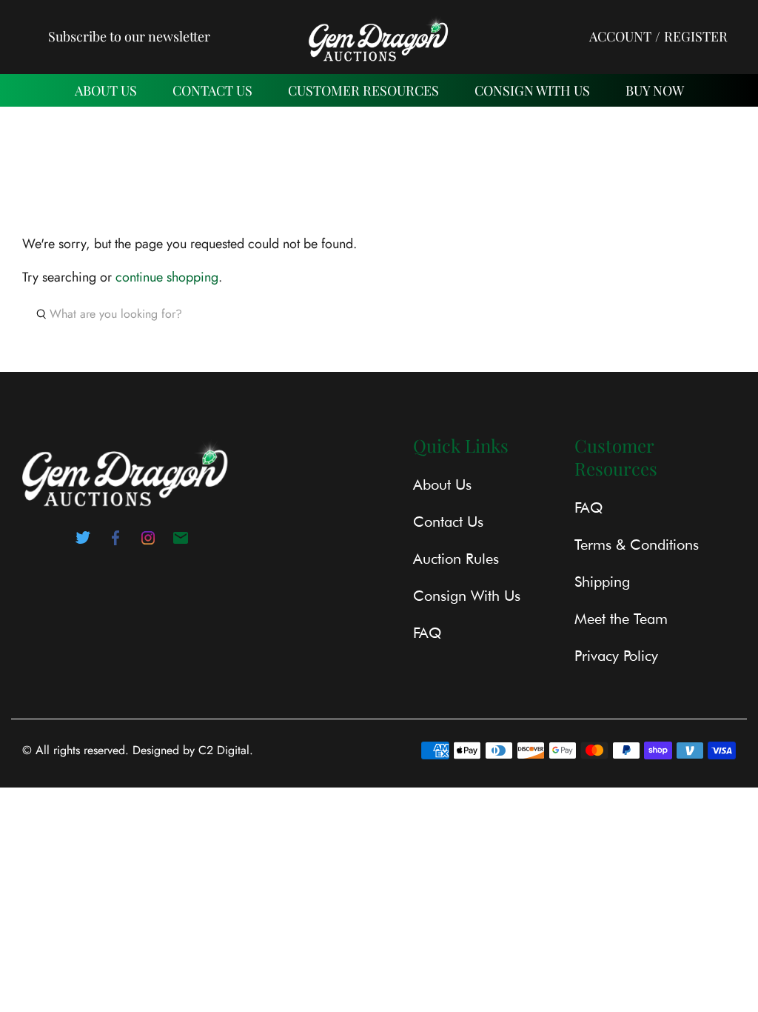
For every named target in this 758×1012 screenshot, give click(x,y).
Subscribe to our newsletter (129, 36)
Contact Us (448, 521)
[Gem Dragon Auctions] (379, 36)
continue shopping (166, 277)
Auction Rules (456, 558)
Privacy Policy (616, 656)
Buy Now (654, 90)
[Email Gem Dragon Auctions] (181, 542)
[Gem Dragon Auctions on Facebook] (115, 542)
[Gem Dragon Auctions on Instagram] (148, 542)
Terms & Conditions (636, 544)
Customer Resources (363, 90)
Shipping (602, 581)
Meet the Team (621, 618)
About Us (106, 90)
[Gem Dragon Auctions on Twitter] (83, 542)
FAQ (427, 633)
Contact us (212, 90)
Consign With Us (532, 90)
